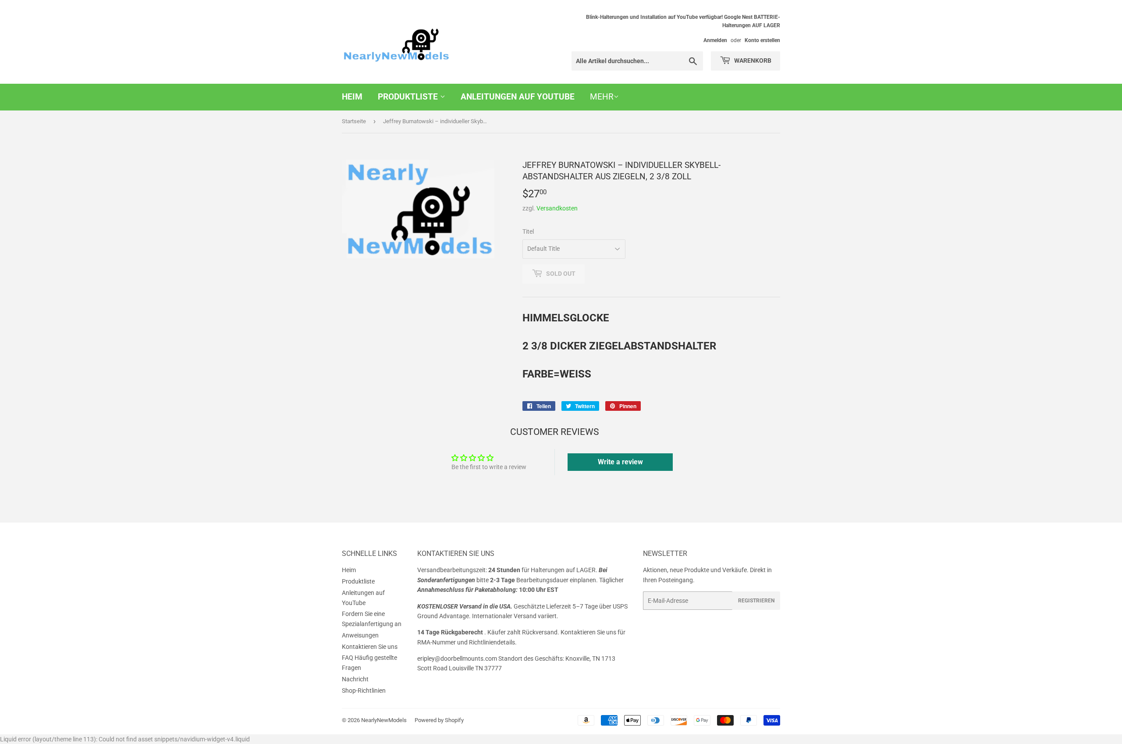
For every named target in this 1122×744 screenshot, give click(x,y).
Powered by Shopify (439, 720)
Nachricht (355, 679)
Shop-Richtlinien (364, 690)
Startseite (354, 121)
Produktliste (409, 97)
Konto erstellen (762, 40)
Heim (352, 97)
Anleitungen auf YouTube (518, 97)
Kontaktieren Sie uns (370, 646)
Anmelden (715, 40)
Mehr (602, 97)
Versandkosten (557, 208)
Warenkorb (752, 60)
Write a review (620, 462)
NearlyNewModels (384, 720)
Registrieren (756, 601)
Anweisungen (360, 635)
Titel (528, 231)
